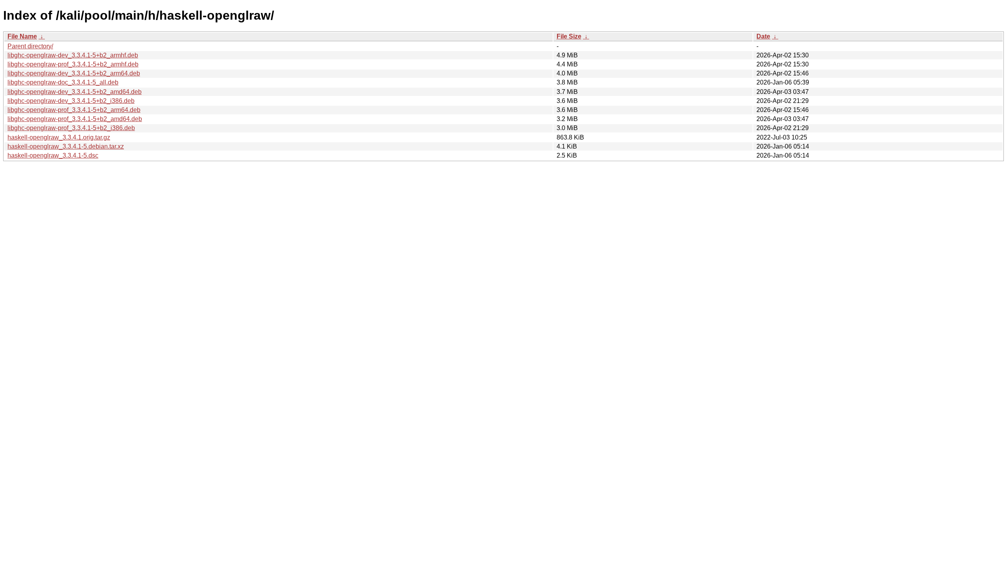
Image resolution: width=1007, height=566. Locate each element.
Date (763, 36)
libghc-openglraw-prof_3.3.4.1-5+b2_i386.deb (71, 128)
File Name (22, 36)
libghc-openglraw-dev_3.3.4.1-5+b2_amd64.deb (74, 91)
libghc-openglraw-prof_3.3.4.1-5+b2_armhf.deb (72, 64)
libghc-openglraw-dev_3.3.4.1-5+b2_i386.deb (71, 100)
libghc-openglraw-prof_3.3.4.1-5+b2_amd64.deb (74, 119)
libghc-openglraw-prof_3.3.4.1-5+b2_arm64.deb (73, 110)
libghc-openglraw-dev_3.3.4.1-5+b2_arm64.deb (73, 73)
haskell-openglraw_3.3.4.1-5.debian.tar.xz (65, 146)
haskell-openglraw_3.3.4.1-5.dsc (52, 155)
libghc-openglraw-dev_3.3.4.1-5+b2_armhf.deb (72, 55)
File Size (569, 36)
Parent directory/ (30, 46)
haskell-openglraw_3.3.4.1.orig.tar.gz (58, 137)
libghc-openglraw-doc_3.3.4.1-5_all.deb (62, 82)
